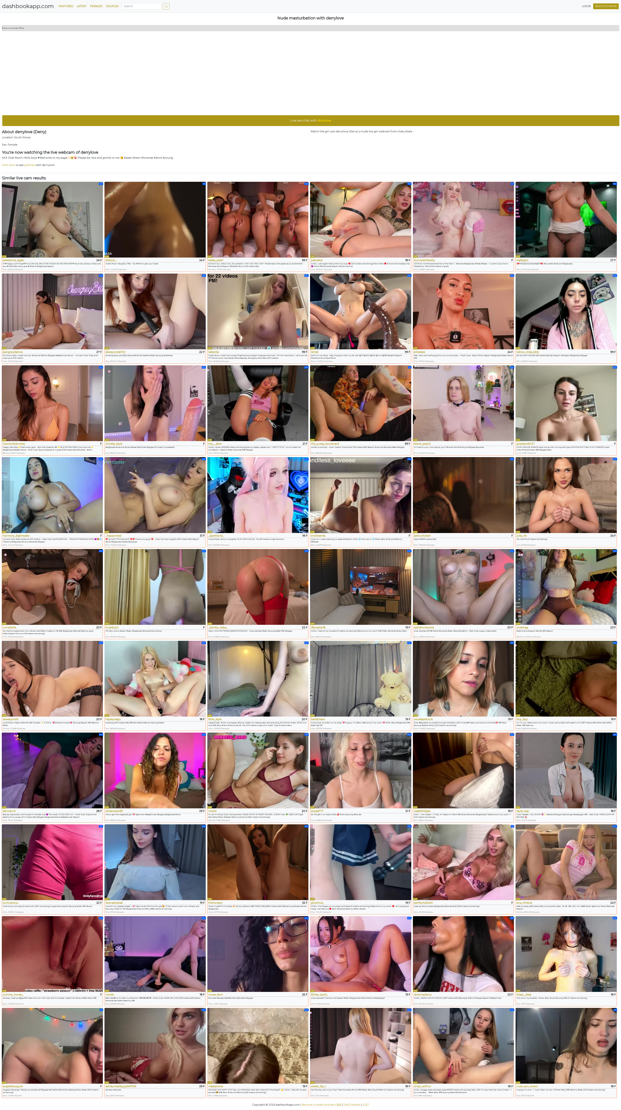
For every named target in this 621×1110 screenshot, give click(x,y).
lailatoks (213, 352)
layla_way (523, 811)
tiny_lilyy (522, 719)
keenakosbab (114, 902)
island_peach (422, 443)
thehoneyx (215, 902)
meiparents (215, 1086)
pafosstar (317, 260)
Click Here (8, 165)
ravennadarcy (423, 994)
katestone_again (13, 260)
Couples (112, 6)
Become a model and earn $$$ (321, 1104)
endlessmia (318, 535)
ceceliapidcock (423, 719)
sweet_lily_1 (318, 1086)
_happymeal (113, 535)
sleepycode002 (115, 352)
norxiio (109, 994)
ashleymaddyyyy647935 (120, 1086)
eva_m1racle (524, 902)
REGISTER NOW (606, 6)
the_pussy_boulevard (325, 443)
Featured (66, 6)
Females (96, 6)
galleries (29, 165)
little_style (215, 719)
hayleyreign (113, 719)
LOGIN (586, 6)
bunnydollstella (424, 260)
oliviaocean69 (114, 811)
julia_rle (522, 535)
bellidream (318, 719)
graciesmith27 (526, 443)
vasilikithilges (422, 811)
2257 (366, 1104)
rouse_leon (215, 994)
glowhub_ (317, 902)
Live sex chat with (311, 120)
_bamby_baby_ (218, 627)
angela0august (13, 1086)
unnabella (9, 627)
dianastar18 (318, 627)
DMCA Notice (352, 1104)
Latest (82, 6)
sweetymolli (10, 719)
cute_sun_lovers (527, 1086)
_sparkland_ (216, 535)
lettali (314, 352)
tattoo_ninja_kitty (528, 352)
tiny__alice (215, 443)
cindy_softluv (422, 1086)
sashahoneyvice (424, 627)
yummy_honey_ (13, 994)
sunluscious (10, 902)
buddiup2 (112, 627)
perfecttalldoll (423, 902)
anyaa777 (317, 811)
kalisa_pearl (215, 260)
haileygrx (522, 260)
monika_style (113, 443)
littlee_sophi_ (319, 994)
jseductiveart (422, 535)
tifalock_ (110, 260)
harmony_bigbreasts (16, 535)
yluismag (522, 627)
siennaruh (9, 811)
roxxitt (212, 811)
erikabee (419, 352)
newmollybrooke (14, 443)
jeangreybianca (13, 352)
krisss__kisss (524, 994)
